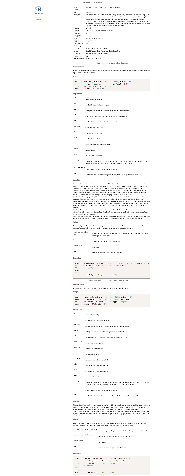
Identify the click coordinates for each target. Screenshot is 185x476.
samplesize (38, 19)
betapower (38, 17)
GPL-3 (93, 30)
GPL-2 (88, 30)
